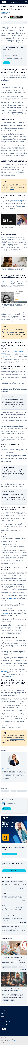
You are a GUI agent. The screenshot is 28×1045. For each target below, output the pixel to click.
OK (3, 1042)
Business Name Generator (17, 739)
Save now (6, 63)
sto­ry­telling (12, 598)
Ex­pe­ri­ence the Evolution (9, 854)
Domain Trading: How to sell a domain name (12, 881)
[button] (14, 829)
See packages (6, 809)
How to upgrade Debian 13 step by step (11, 915)
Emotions (3, 90)
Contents (6, 22)
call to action (4, 613)
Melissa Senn (5, 768)
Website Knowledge (22, 791)
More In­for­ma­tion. (11, 1040)
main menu (4, 671)
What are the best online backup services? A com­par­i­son (14, 904)
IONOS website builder (8, 332)
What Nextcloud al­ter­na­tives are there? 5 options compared (14, 893)
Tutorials (13, 791)
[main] (14, 410)
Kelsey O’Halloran (5, 237)
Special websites (5, 791)
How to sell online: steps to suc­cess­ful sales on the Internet (14, 989)
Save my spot (14, 870)
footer (9, 676)
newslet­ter (19, 153)
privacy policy (4, 356)
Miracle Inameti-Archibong (7, 282)
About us (12, 189)
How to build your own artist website (14, 957)
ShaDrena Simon (17, 200)
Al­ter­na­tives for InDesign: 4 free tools (11, 926)
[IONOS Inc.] (14, 1029)
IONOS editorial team (5, 12)
